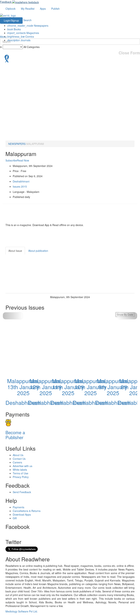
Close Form (129, 53)
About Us (18, 455)
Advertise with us (22, 466)
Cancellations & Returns (26, 511)
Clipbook (10, 8)
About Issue (15, 250)
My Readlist (27, 8)
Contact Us (19, 458)
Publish (55, 8)
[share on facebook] (70, 56)
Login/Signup (11, 20)
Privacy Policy (21, 477)
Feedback (5, 2)
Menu (3, 36)
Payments (18, 507)
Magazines (23, 33)
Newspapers (27, 25)
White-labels (20, 469)
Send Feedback (22, 492)
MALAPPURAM (35, 144)
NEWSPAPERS (17, 144)
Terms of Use (20, 473)
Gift (15, 518)
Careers (17, 462)
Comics (20, 36)
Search (27, 20)
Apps (43, 8)
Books (14, 29)
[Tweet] (70, 60)
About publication (38, 250)
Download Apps (22, 514)
